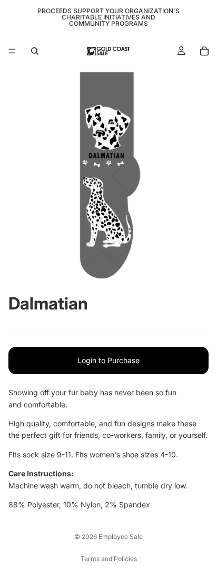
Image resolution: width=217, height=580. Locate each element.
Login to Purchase (108, 360)
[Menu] (12, 51)
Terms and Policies (109, 559)
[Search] (34, 51)
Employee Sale (120, 537)
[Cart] (204, 51)
